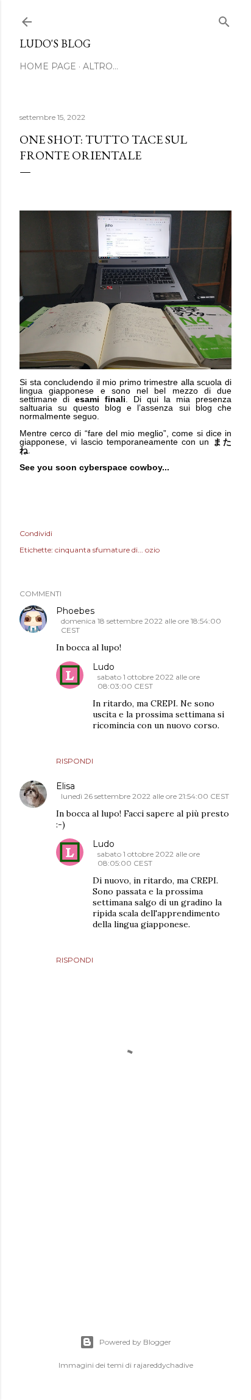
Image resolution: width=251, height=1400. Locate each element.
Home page (47, 66)
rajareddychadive (163, 1365)
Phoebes (75, 610)
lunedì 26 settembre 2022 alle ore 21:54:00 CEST (145, 796)
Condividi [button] (35, 533)
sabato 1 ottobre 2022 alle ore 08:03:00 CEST (148, 681)
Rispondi (74, 760)
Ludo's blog (55, 43)
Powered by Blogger (135, 1341)
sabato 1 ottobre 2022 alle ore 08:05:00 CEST (148, 858)
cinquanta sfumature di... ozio (107, 549)
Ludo (104, 666)
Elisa (65, 786)
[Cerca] (224, 19)
